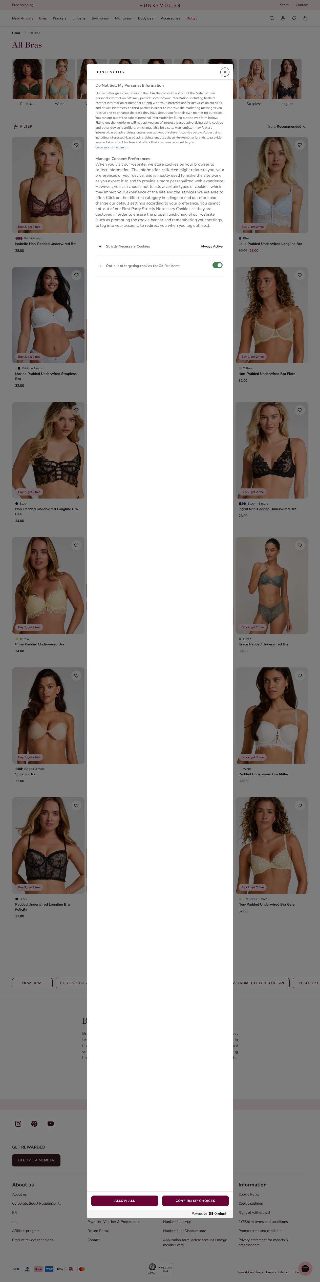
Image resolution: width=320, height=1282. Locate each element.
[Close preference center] (225, 72)
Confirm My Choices (195, 1201)
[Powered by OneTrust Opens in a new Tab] (211, 1214)
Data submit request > (112, 147)
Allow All (124, 1201)
